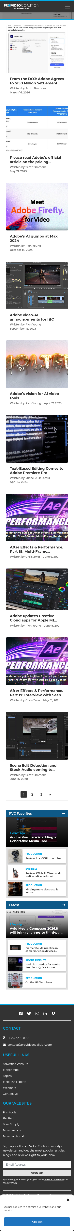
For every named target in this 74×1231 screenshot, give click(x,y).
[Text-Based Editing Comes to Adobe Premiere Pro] (37, 438)
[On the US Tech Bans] (15, 980)
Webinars (9, 1088)
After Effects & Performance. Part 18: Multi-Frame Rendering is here (36, 551)
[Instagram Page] (37, 1013)
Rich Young (33, 245)
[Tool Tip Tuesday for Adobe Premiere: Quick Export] (15, 963)
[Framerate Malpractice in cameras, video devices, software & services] (15, 947)
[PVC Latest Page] (63, 905)
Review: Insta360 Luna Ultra (43, 858)
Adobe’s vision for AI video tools (34, 396)
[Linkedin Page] (45, 1013)
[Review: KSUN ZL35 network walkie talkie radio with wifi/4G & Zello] (15, 872)
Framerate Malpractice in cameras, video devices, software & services (41, 951)
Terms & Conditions (54, 1179)
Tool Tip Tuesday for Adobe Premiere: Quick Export (42, 966)
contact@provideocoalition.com (29, 1044)
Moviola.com (12, 1130)
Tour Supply (11, 1124)
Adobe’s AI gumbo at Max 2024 (34, 238)
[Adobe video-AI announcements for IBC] (37, 285)
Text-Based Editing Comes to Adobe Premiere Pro (37, 470)
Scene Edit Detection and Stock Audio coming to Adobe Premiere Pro (33, 769)
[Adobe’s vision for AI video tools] (37, 364)
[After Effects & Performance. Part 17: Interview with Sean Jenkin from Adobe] (37, 661)
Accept (37, 1222)
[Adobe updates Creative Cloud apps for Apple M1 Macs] (37, 589)
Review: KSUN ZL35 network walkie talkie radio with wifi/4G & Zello (43, 876)
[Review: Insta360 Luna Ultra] (15, 856)
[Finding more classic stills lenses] (15, 888)
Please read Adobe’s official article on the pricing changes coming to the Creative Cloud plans (35, 164)
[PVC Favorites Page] (63, 813)
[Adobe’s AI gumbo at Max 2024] (37, 206)
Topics (7, 1076)
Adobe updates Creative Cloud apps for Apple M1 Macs (32, 620)
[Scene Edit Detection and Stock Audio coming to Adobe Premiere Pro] (37, 735)
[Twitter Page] (29, 1013)
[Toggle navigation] (67, 6)
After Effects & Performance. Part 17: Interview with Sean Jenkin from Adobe (36, 695)
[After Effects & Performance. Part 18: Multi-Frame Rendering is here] (37, 517)
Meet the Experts (14, 1082)
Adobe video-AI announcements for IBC (32, 317)
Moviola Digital (13, 1136)
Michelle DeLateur (37, 478)
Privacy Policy (10, 1183)
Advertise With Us (15, 1064)
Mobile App (11, 1070)
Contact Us (10, 1094)
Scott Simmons (35, 88)
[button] (68, 1199)
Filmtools (9, 1112)
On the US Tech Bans (38, 982)
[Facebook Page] (21, 1013)
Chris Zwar (32, 556)
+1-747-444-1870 (17, 1038)
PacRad (8, 1118)
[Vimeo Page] (53, 1013)
